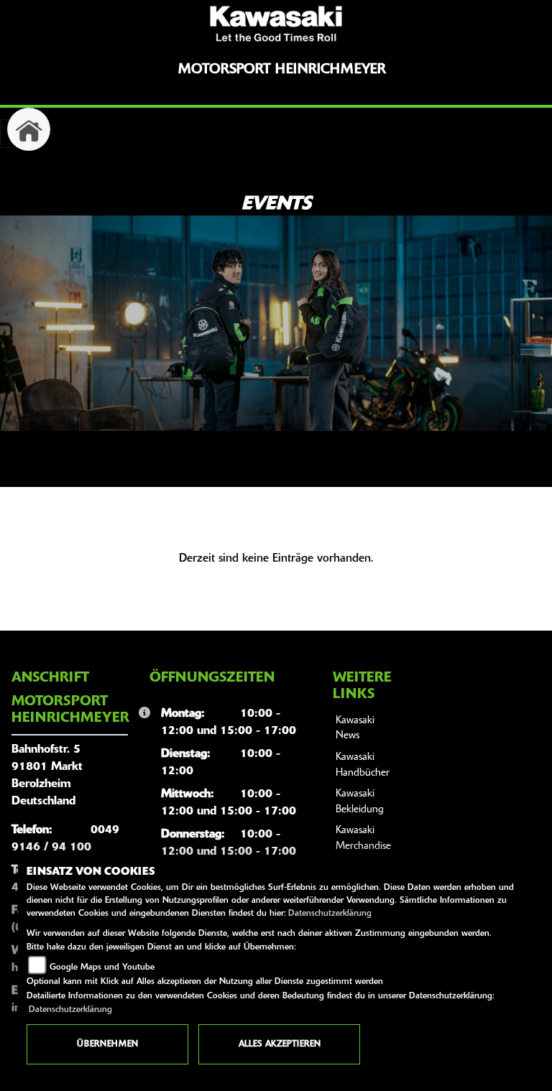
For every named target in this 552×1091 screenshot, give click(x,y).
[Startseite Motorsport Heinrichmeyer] (276, 23)
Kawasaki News (355, 728)
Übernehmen (107, 1044)
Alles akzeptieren (280, 1044)
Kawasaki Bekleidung (360, 802)
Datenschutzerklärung (330, 913)
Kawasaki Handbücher (363, 765)
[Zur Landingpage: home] (28, 129)
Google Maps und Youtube (102, 967)
